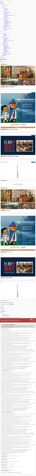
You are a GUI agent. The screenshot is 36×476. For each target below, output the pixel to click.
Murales (5, 24)
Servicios (5, 42)
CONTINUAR (11, 304)
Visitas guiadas (6, 43)
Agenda (5, 14)
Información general (7, 12)
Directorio (4, 314)
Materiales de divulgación (8, 28)
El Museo (3, 44)
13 (17, 175)
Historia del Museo (7, 21)
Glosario (5, 29)
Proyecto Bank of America (8, 86)
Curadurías (6, 8)
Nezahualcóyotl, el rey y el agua (9, 129)
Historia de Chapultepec (8, 22)
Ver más (33, 92)
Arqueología (6, 23)
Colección (4, 7)
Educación (4, 27)
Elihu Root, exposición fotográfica (10, 156)
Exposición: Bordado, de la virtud (9, 15)
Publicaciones (4, 55)
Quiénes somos (6, 19)
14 (17, 176)
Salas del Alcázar (7, 26)
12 (17, 294)
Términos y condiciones (6, 315)
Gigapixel (5, 10)
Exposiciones (6, 13)
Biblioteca (5, 16)
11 (17, 293)
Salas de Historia (6, 25)
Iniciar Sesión (5, 5)
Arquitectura (6, 20)
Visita (3, 11)
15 (17, 177)
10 (17, 292)
